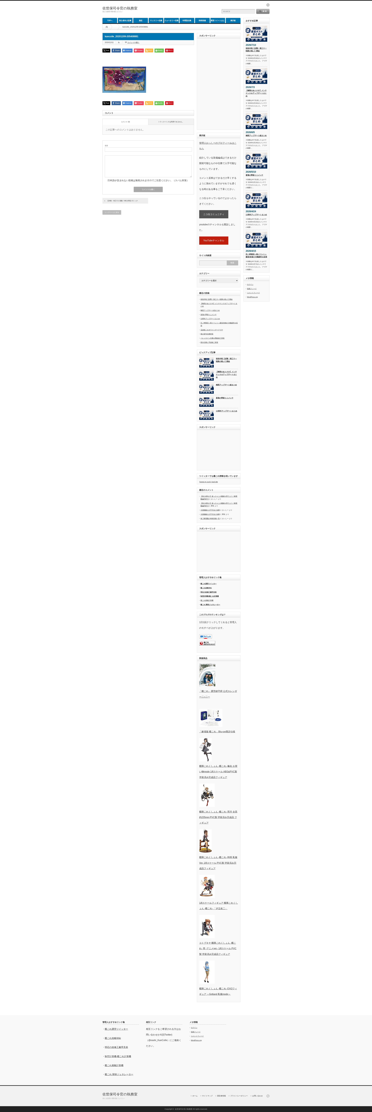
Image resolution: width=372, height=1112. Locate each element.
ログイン (250, 284)
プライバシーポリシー (239, 1096)
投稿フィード (252, 289)
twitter (268, 5)
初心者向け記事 (125, 20)
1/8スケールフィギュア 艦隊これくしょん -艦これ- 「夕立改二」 (218, 906)
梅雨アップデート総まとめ (210, 310)
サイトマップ (207, 1096)
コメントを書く (133, 42)
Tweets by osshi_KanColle (208, 482)
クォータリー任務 (171, 20)
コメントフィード (253, 293)
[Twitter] (268, 1096)
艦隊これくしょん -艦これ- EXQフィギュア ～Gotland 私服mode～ (218, 991)
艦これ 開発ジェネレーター (210, 604)
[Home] (106, 27)
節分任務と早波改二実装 (209, 342)
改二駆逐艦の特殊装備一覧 (210, 518)
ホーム (195, 1096)
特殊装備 (202, 20)
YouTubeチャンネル (213, 240)
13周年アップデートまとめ (210, 319)
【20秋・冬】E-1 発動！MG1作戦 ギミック (122, 201)
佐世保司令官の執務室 (119, 8)
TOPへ (109, 20)
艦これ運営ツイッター (209, 584)
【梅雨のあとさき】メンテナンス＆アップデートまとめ (226, 374)
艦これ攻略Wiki (206, 588)
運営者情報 (221, 1096)
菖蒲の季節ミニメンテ (209, 314)
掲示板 (233, 20)
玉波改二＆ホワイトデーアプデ (212, 330)
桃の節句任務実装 (207, 334)
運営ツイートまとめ (218, 21)
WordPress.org (252, 297)
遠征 (140, 20)
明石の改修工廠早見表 (209, 592)
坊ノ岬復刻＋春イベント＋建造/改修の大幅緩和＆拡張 (256, 255)
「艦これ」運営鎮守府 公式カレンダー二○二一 (218, 694)
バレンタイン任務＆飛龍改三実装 (213, 338)
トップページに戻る (112, 212)
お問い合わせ (257, 1096)
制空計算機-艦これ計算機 (210, 596)
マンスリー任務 (156, 20)
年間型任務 (187, 20)
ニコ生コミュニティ (213, 214)
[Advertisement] (183, 9)
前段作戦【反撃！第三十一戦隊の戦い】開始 (217, 299)
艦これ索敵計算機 (207, 600)
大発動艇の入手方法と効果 (210, 510)
